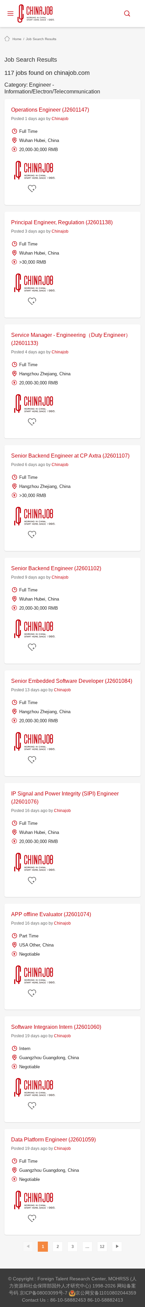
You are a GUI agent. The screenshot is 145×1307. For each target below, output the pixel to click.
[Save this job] (33, 189)
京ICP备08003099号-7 (43, 1293)
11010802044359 (117, 1293)
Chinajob (60, 118)
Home (17, 39)
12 (102, 1246)
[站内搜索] (127, 13)
